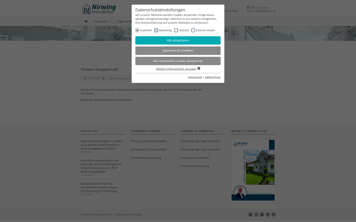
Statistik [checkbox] (184, 30)
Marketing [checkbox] (165, 30)
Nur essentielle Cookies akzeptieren (178, 61)
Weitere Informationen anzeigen (176, 69)
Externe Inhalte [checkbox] (205, 30)
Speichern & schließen (178, 50)
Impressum (195, 77)
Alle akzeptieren (178, 40)
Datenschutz (213, 77)
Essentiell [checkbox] (146, 30)
